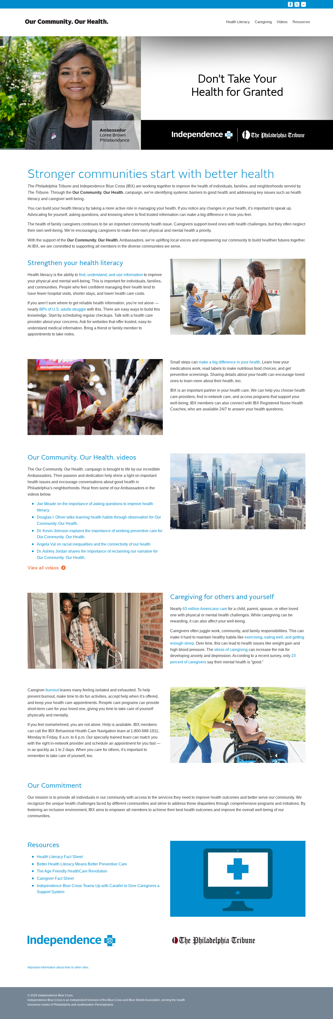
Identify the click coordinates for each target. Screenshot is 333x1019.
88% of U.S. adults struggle (62, 309)
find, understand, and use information (111, 275)
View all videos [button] (43, 568)
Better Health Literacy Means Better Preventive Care (82, 864)
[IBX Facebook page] (291, 4)
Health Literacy (238, 22)
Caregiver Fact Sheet (55, 878)
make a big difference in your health (229, 362)
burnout (52, 690)
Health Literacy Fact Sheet (60, 857)
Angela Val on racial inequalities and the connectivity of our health (93, 544)
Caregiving (263, 22)
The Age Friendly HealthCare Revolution (72, 871)
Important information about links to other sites (58, 967)
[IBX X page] (297, 4)
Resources (301, 22)
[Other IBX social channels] (304, 4)
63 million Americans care (205, 609)
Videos (282, 22)
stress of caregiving (231, 650)
